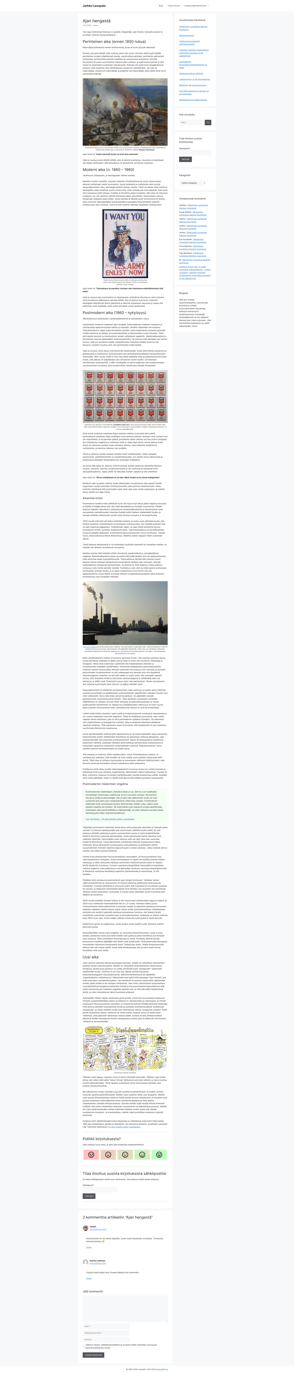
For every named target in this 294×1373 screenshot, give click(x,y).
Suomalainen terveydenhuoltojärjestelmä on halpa (193, 65)
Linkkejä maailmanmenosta (195, 6)
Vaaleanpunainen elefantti (191, 73)
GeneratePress (162, 1369)
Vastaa (89, 1247)
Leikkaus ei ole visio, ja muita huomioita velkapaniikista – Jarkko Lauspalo (195, 270)
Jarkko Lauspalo (94, 5)
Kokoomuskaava (186, 35)
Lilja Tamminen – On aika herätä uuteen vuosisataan (110, 819)
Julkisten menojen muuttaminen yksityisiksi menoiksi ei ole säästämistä (194, 53)
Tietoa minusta (174, 6)
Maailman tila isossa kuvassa (192, 85)
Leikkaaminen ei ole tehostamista (194, 79)
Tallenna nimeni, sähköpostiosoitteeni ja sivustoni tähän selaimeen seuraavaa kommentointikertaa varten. (121, 1346)
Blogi (161, 6)
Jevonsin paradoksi (90, 647)
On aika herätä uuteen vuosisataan (124, 1127)
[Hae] (208, 122)
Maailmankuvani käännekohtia (193, 100)
